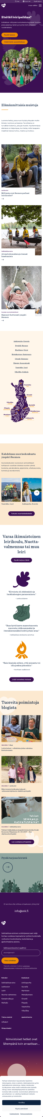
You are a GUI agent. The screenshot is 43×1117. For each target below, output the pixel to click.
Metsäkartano (27, 995)
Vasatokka (26, 1007)
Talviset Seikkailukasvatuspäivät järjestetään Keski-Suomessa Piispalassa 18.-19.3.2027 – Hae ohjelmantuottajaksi (20, 832)
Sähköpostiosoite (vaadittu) (15, 948)
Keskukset (25, 978)
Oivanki (24, 999)
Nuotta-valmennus (8, 995)
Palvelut (4, 978)
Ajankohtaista (27, 1017)
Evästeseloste (14, 1114)
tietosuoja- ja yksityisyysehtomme (26, 968)
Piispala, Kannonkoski (21, 363)
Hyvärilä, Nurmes (21, 346)
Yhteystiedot (6, 1028)
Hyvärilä (25, 987)
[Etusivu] (3, 5)
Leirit (3, 991)
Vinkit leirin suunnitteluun (14, 42)
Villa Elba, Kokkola (21, 372)
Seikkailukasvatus (15, 826)
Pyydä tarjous (38, 1)
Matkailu (4, 1003)
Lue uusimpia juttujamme (21, 842)
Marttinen (25, 991)
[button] (36, 493)
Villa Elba (25, 1011)
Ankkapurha (26, 983)
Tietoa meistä (6, 1017)
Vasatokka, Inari (21, 367)
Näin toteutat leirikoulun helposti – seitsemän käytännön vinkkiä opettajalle (16, 790)
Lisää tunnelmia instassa (21, 679)
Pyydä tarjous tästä (21, 560)
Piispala (24, 1003)
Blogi (11, 745)
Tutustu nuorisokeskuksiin (21, 513)
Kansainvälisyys (7, 999)
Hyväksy (21, 1102)
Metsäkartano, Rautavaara (21, 354)
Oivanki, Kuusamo (21, 359)
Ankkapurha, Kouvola (21, 341)
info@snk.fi (21, 911)
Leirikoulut (12, 786)
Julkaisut (4, 1022)
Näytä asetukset (21, 1109)
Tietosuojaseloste (26, 1114)
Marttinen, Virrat (21, 350)
